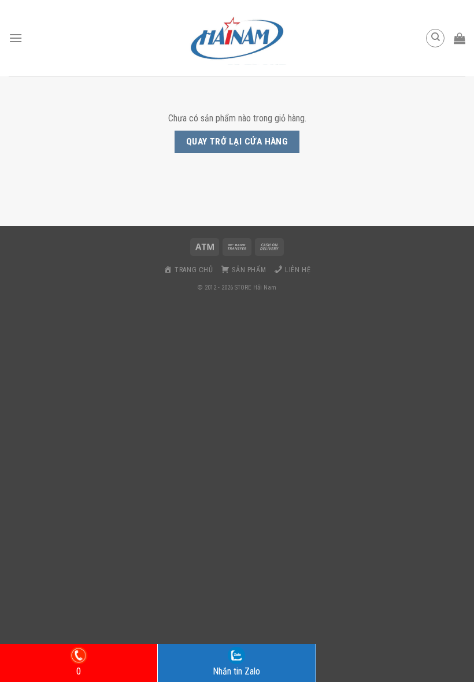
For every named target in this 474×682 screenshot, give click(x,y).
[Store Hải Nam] (237, 38)
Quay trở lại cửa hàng (237, 141)
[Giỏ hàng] (459, 38)
